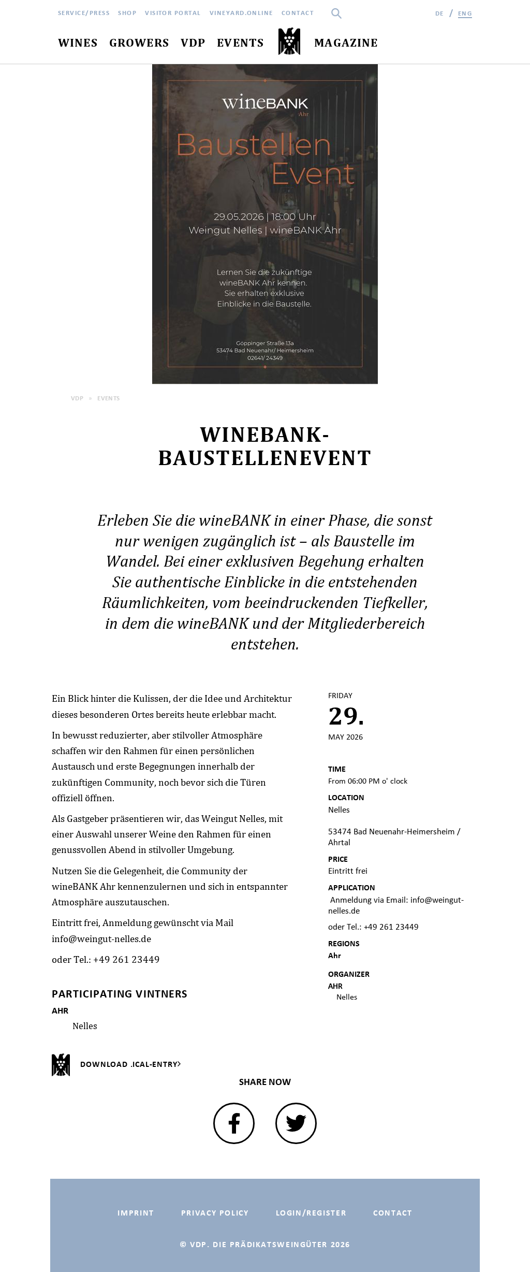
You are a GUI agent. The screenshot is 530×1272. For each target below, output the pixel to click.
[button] (234, 1123)
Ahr (334, 955)
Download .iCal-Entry (128, 1064)
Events (108, 398)
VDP (77, 398)
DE (439, 13)
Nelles (84, 1025)
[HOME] (289, 41)
